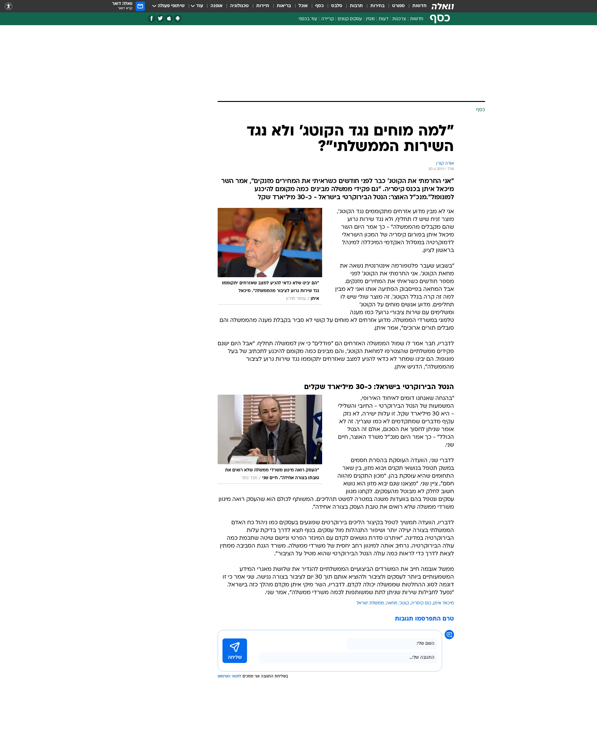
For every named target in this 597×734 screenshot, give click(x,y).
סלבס (336, 6)
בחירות (377, 6)
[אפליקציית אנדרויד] (178, 18)
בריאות (284, 6)
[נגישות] (8, 6)
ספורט (398, 6)
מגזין (370, 19)
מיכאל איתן (443, 603)
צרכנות (399, 19)
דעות (383, 19)
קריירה (327, 19)
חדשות (419, 6)
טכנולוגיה (239, 6)
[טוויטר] (160, 18)
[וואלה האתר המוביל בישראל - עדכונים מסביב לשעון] (443, 6)
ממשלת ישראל (370, 603)
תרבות (356, 6)
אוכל (303, 6)
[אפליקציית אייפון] (169, 18)
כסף (319, 6)
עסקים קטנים (350, 19)
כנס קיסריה (421, 603)
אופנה (217, 6)
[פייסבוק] (151, 18)
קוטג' (404, 603)
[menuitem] (416, 6)
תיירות (262, 6)
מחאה (391, 603)
